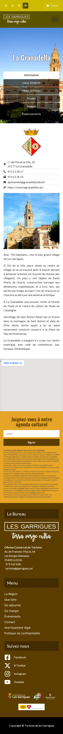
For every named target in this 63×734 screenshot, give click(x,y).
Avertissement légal (17, 627)
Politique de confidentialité (22, 633)
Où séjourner (12, 605)
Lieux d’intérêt (31, 82)
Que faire (10, 599)
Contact (9, 622)
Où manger (11, 611)
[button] (55, 19)
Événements (12, 616)
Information (31, 75)
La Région (11, 594)
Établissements (31, 114)
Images (31, 106)
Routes (31, 98)
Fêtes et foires (31, 90)
